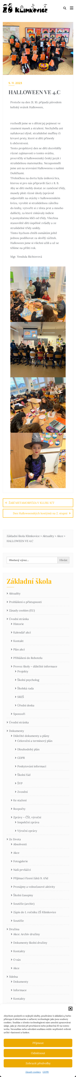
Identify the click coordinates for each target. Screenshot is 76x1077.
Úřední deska (25, 705)
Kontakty (19, 951)
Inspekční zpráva (28, 822)
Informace (20, 990)
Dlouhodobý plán (28, 749)
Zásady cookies (33, 1072)
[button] (70, 1009)
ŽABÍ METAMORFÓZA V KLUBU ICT (31, 503)
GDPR (46, 1072)
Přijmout (38, 1043)
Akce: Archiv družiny (26, 934)
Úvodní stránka (19, 619)
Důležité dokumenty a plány (31, 736)
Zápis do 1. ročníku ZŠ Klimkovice (34, 912)
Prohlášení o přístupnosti (25, 602)
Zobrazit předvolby (38, 1063)
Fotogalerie (20, 861)
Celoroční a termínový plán (34, 741)
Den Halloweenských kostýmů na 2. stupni (40, 513)
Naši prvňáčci (22, 869)
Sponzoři (19, 714)
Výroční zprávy (27, 830)
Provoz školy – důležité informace (35, 666)
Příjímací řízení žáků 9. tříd (30, 878)
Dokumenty (16, 731)
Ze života (15, 839)
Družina (14, 929)
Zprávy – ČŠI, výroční (27, 817)
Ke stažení (20, 800)
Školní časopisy (23, 895)
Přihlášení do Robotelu (27, 658)
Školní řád (23, 775)
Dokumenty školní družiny (30, 942)
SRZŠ (20, 697)
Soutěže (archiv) (23, 903)
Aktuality (14, 593)
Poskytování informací (31, 766)
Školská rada (25, 688)
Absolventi (20, 844)
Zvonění (22, 792)
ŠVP (20, 783)
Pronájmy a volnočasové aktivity (34, 886)
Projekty (22, 671)
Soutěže (18, 920)
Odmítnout (38, 1053)
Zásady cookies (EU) (22, 610)
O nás (17, 959)
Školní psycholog (28, 680)
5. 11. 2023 (15, 83)
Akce (16, 852)
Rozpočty (19, 809)
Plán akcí (19, 649)
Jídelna (13, 976)
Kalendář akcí (22, 632)
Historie (18, 624)
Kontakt (18, 641)
